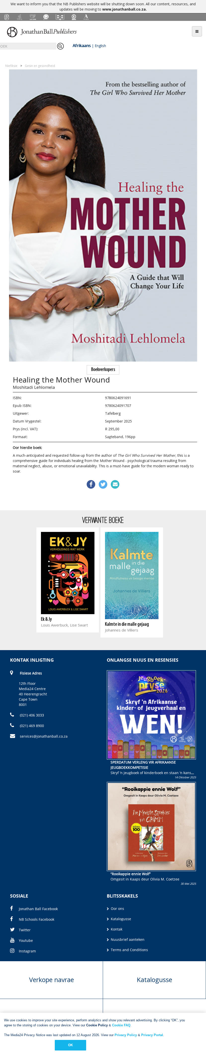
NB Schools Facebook (36, 919)
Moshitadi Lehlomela (34, 387)
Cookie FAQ (121, 1025)
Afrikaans (82, 45)
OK (70, 1045)
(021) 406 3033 (31, 715)
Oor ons (117, 908)
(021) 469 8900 (31, 725)
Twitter (25, 930)
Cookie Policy (97, 1025)
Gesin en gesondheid (40, 66)
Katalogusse (120, 918)
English (100, 45)
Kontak (116, 929)
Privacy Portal (152, 1035)
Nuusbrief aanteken (127, 939)
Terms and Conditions (129, 949)
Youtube (26, 940)
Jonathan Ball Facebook (38, 908)
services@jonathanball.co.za (44, 736)
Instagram (27, 951)
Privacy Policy (126, 1035)
